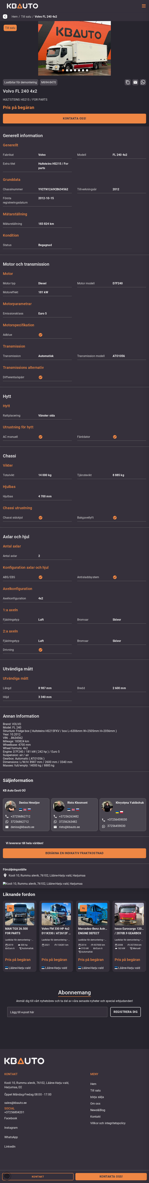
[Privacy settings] (7, 1176)
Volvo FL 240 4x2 (46, 16)
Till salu (26, 16)
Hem (15, 16)
